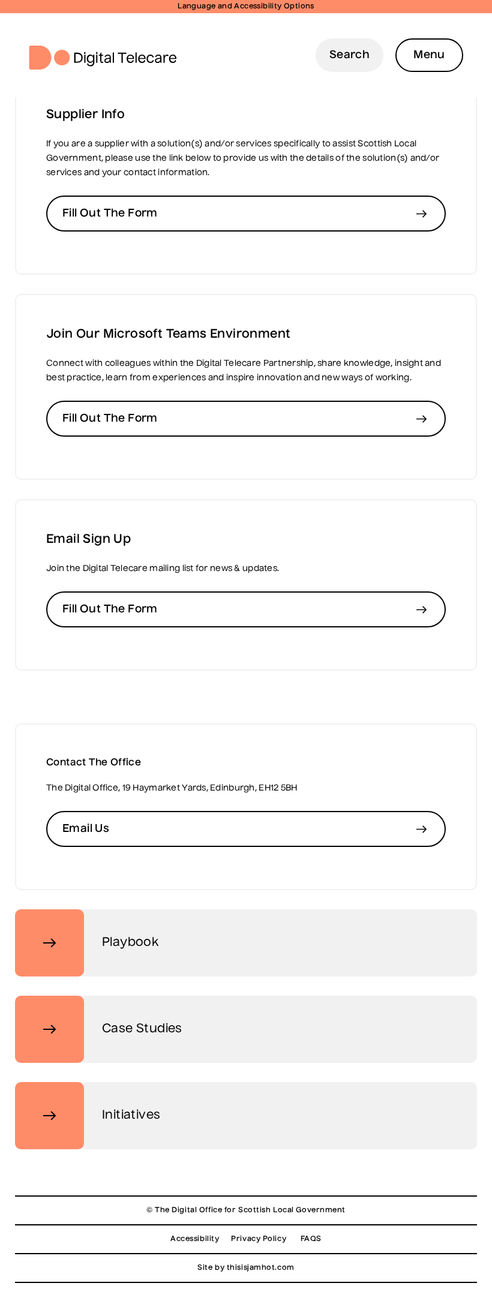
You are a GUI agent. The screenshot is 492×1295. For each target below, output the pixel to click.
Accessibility (194, 1239)
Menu (429, 55)
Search (349, 55)
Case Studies (142, 1029)
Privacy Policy (258, 1239)
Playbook (130, 943)
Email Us (85, 829)
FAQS (311, 1239)
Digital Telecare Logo (108, 57)
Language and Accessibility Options (246, 6)
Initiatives (131, 1116)
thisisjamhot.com (261, 1268)
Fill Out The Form (110, 213)
